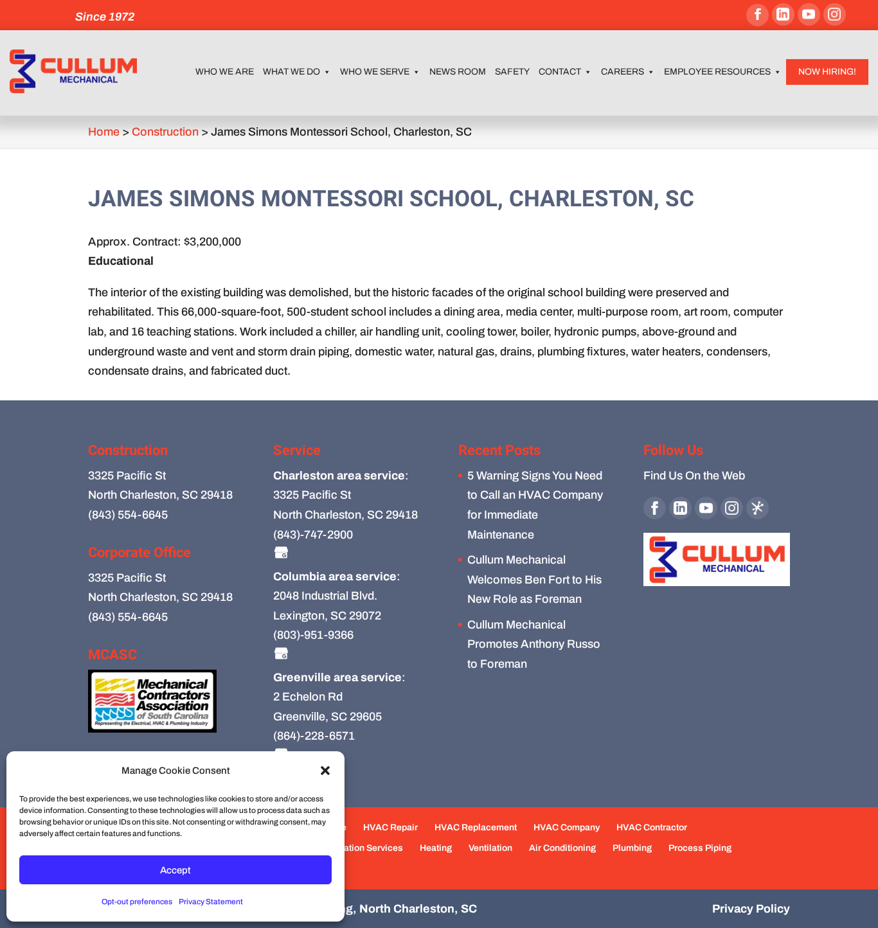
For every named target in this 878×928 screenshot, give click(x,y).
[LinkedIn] (783, 14)
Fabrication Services (360, 848)
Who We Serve (374, 71)
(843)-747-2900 (313, 534)
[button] (325, 770)
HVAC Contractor (651, 827)
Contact (560, 71)
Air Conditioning (562, 848)
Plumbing (632, 848)
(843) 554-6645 (128, 514)
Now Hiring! (827, 71)
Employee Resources (717, 71)
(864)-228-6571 (314, 735)
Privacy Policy (751, 908)
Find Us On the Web (694, 475)
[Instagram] (834, 14)
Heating (436, 848)
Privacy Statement (211, 901)
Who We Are (224, 71)
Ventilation (490, 848)
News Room (457, 71)
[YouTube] (809, 14)
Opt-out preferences (137, 901)
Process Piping (699, 848)
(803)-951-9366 (313, 635)
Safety (512, 71)
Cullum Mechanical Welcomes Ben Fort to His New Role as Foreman (534, 579)
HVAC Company (566, 827)
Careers (622, 71)
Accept (175, 870)
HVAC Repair (390, 827)
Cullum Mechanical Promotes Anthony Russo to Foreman (533, 644)
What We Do (291, 71)
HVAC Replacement (476, 827)
